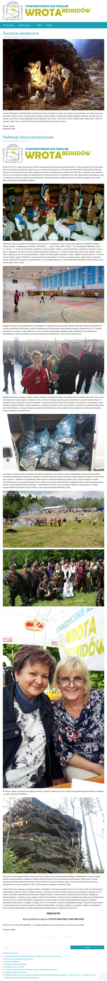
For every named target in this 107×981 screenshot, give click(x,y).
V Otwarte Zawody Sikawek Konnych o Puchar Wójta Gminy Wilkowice (31, 969)
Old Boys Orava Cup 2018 (14, 967)
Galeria (39, 25)
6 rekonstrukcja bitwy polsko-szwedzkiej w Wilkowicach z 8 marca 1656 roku (33, 956)
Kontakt (49, 25)
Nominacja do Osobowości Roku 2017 (19, 959)
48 (69, 936)
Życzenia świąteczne (21, 33)
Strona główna (8, 25)
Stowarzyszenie (24, 25)
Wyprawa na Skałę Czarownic (16, 972)
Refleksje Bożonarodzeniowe (28, 137)
